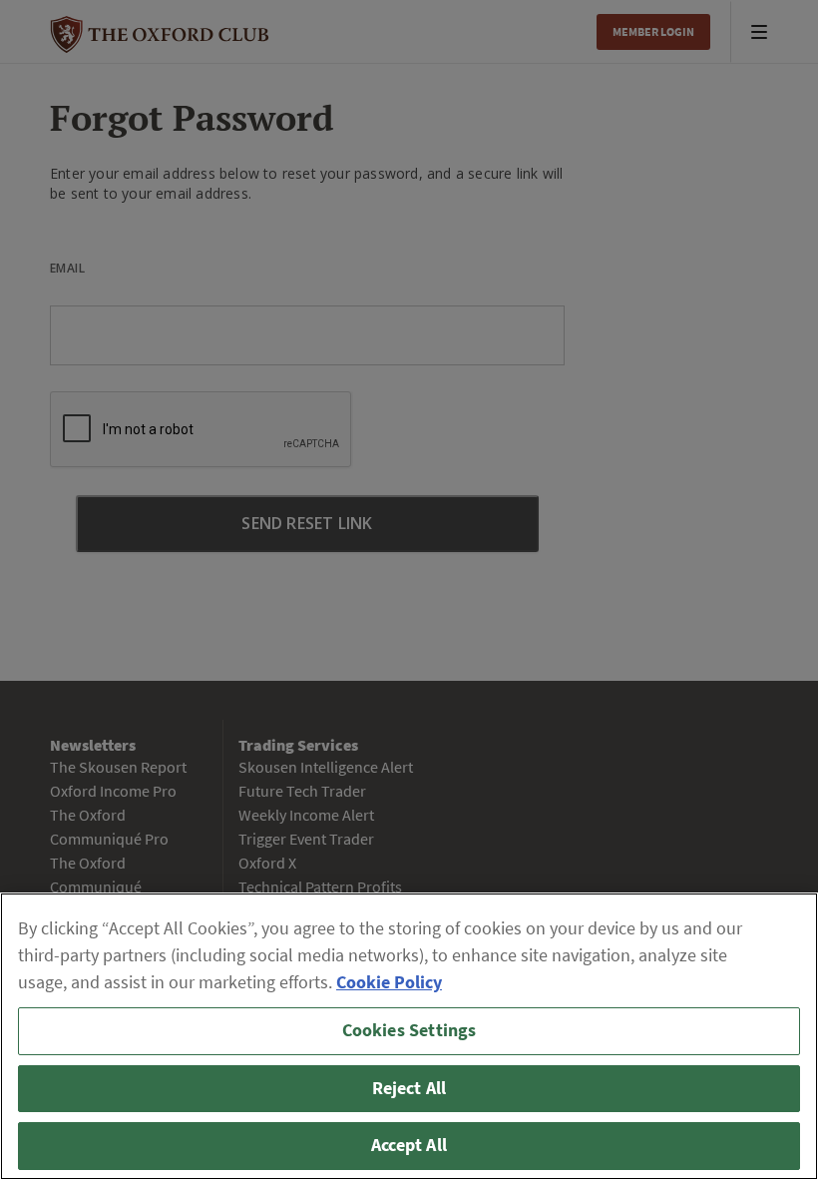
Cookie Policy (389, 982)
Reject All (409, 1088)
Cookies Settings (409, 1030)
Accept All (409, 1145)
